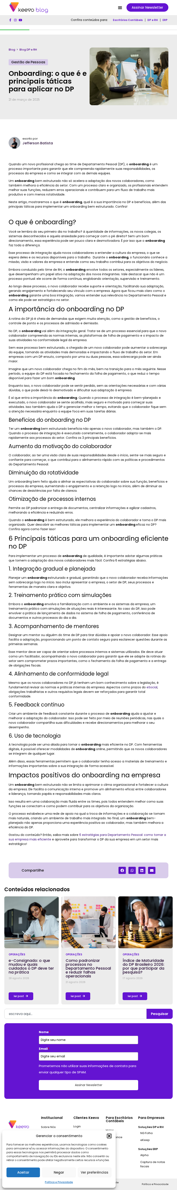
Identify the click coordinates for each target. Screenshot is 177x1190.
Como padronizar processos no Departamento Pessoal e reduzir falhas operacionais (88, 968)
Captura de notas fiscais (152, 1164)
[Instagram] (15, 20)
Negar (59, 1172)
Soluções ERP (148, 1149)
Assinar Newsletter (88, 1085)
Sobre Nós (48, 1127)
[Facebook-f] (10, 20)
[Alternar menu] (120, 7)
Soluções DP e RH (151, 1127)
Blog (12, 50)
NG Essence (114, 1137)
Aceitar (23, 1172)
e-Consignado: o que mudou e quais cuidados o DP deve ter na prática (31, 966)
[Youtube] (20, 20)
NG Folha (146, 1133)
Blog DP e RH (28, 50)
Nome (44, 1032)
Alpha (144, 1155)
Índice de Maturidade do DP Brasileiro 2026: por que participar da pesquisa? (143, 966)
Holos (110, 1130)
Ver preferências (94, 1172)
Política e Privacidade (59, 1182)
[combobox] (75, 1014)
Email (44, 1049)
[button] (109, 1136)
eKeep (145, 1140)
